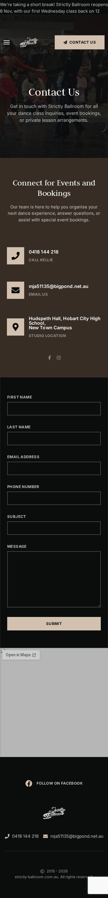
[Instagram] (58, 357)
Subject (16, 516)
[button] (6, 42)
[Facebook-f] (49, 357)
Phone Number (23, 486)
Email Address (23, 456)
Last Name (19, 427)
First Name (19, 397)
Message (17, 546)
